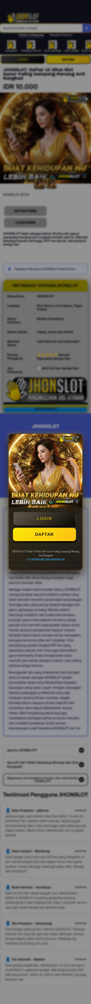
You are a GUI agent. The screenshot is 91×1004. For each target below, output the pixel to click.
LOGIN (44, 518)
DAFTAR (44, 534)
